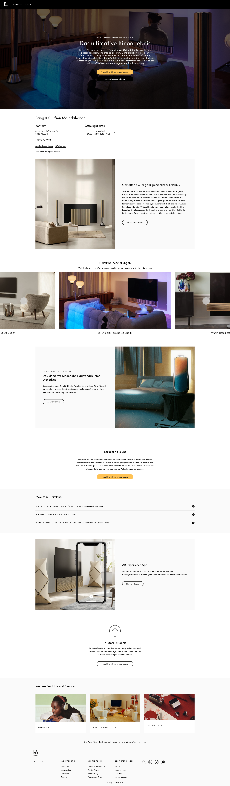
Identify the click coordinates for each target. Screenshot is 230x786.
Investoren (128, 774)
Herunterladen (135, 584)
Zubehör (73, 777)
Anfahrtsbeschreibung (119, 79)
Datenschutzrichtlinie (101, 767)
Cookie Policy (101, 770)
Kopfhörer (74, 767)
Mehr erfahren (55, 402)
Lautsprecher (74, 770)
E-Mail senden (60, 146)
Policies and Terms (101, 777)
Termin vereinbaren (137, 223)
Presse (126, 767)
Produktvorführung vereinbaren (117, 72)
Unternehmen (128, 770)
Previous (24, 301)
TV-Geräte (74, 774)
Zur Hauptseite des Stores (23, 4)
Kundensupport (128, 777)
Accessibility (101, 774)
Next (206, 301)
